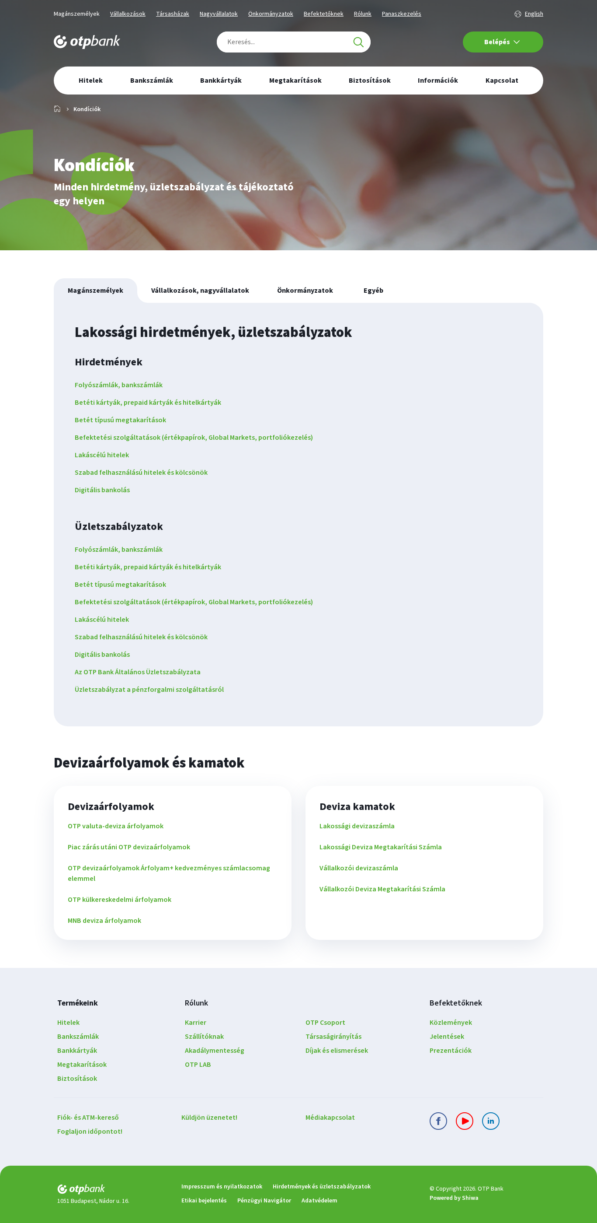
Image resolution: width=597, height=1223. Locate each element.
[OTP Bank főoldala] (87, 42)
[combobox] (294, 42)
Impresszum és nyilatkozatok (221, 1186)
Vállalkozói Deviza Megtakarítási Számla (382, 889)
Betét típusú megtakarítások (120, 420)
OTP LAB (198, 1064)
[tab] (95, 290)
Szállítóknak (204, 1036)
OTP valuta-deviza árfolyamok (115, 826)
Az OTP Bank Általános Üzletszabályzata (138, 672)
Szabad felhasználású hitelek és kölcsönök (141, 472)
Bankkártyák (77, 1050)
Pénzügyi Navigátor (264, 1200)
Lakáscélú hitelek (102, 455)
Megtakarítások (82, 1064)
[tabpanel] (298, 514)
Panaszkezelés (401, 14)
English (534, 14)
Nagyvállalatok (219, 14)
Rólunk (362, 14)
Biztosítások (77, 1078)
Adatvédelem (319, 1200)
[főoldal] (112, 1191)
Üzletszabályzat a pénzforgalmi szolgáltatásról (149, 689)
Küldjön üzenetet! (209, 1117)
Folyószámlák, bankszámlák (119, 385)
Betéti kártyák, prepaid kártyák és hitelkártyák (148, 402)
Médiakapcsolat (330, 1117)
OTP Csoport (325, 1022)
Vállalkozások (128, 14)
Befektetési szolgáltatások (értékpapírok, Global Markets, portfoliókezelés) (194, 437)
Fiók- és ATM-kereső (88, 1117)
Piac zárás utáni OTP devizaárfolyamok (129, 847)
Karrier (195, 1022)
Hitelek (68, 1022)
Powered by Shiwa (454, 1198)
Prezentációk (451, 1050)
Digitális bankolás (102, 490)
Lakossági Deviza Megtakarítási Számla (380, 847)
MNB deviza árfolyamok (104, 920)
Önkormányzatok (270, 14)
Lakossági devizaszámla (357, 826)
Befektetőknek (324, 14)
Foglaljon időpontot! (89, 1131)
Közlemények (451, 1022)
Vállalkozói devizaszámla (358, 868)
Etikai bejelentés (204, 1200)
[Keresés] (358, 42)
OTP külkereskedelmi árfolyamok (119, 899)
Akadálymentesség (214, 1050)
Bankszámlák (78, 1036)
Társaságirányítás (333, 1036)
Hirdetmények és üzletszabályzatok (322, 1186)
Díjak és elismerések (336, 1050)
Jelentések (447, 1036)
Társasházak (172, 14)
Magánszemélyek (77, 14)
